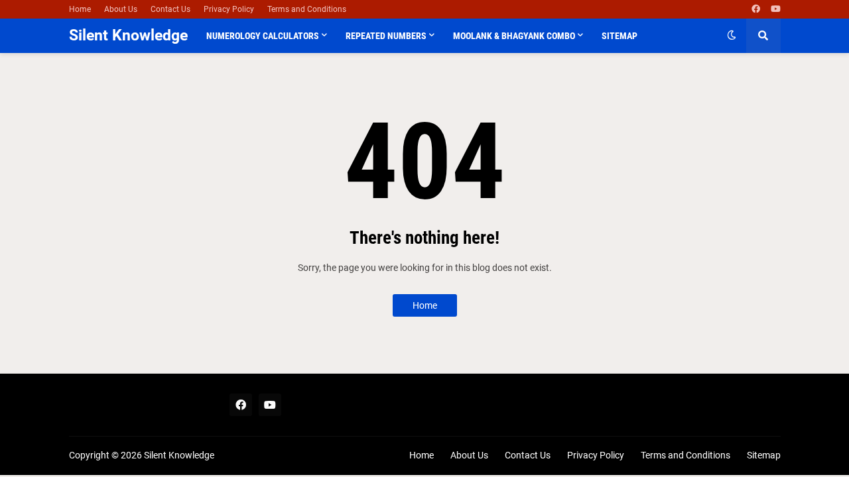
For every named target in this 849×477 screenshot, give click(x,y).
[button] (731, 36)
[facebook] (755, 9)
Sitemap (764, 455)
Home (80, 9)
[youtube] (776, 9)
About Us (120, 9)
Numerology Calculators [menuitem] (262, 35)
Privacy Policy (229, 9)
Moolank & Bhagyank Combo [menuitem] (514, 35)
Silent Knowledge (128, 35)
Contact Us (170, 9)
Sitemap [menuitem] (619, 35)
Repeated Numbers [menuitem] (386, 35)
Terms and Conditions (306, 9)
